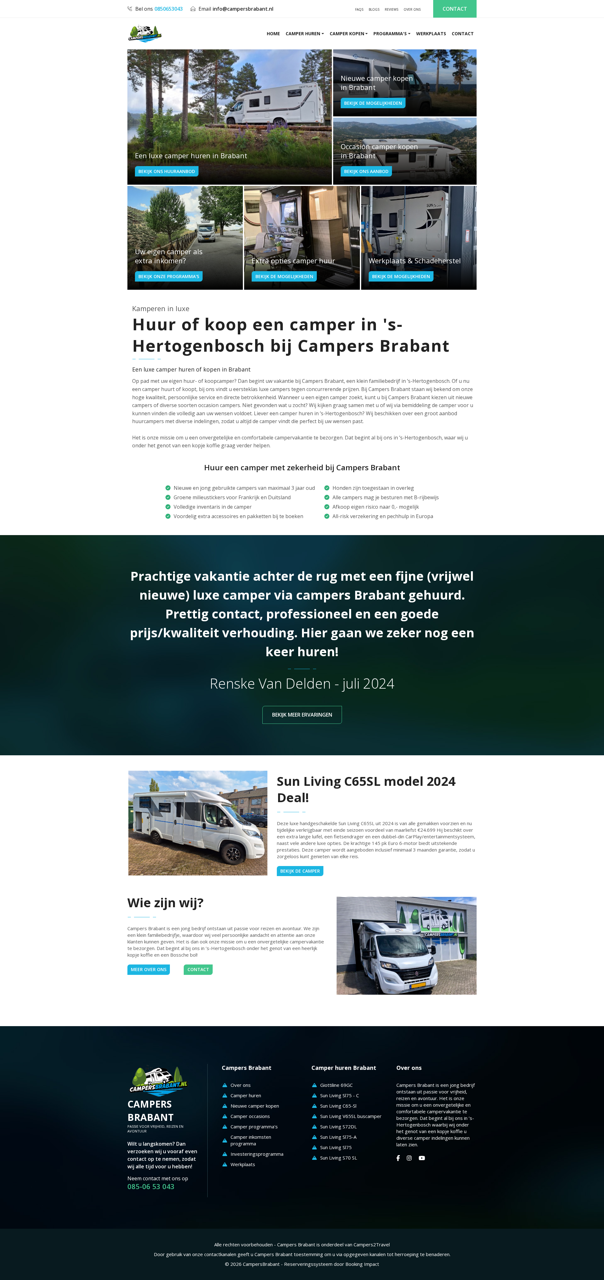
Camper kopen (347, 33)
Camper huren (303, 33)
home (273, 33)
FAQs (359, 9)
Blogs (374, 9)
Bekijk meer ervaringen (302, 714)
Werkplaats (431, 33)
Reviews (391, 9)
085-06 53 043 (151, 1186)
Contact (455, 8)
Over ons (412, 9)
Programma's (390, 33)
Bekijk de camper (300, 871)
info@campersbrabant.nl (243, 8)
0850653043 (168, 8)
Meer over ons (148, 969)
